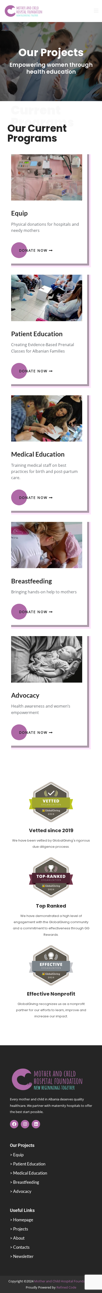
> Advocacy (20, 1191)
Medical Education (38, 454)
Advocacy (25, 695)
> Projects (19, 1228)
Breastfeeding (31, 581)
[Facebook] (14, 1124)
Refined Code (66, 1287)
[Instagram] (25, 1124)
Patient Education (37, 334)
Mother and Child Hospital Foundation (62, 1281)
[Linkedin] (36, 1124)
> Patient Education (27, 1163)
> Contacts (19, 1247)
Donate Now (34, 250)
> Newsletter (22, 1256)
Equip (19, 213)
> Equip (17, 1154)
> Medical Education (28, 1173)
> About (17, 1238)
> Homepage (21, 1219)
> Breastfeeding (24, 1182)
